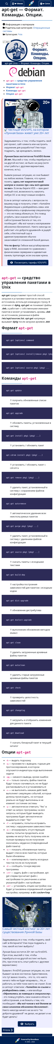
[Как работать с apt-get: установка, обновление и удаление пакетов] (27, 71)
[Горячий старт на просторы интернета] (31, 2)
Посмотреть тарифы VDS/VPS (30, 262)
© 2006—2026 (30, 1040)
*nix (20, 34)
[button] (17, 4)
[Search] (7, 3)
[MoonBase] (18, 1040)
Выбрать (29, 1023)
